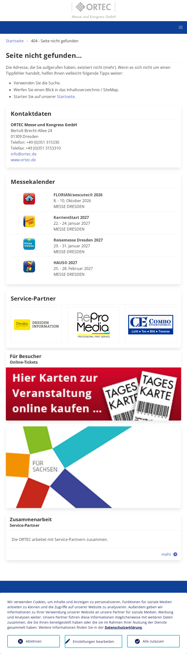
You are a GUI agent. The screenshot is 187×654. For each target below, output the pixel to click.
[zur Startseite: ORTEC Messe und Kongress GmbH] (93, 10)
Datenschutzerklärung (123, 627)
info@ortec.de (24, 154)
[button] (180, 27)
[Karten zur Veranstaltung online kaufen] (93, 393)
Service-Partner (33, 298)
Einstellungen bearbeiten (93, 641)
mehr (166, 554)
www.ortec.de (23, 159)
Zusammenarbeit (31, 519)
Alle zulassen (153, 641)
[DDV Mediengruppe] (93, 466)
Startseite (15, 41)
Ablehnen (34, 641)
